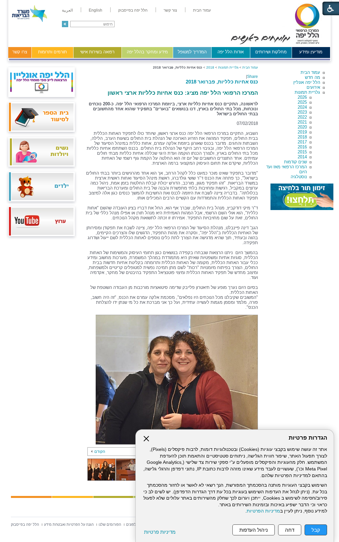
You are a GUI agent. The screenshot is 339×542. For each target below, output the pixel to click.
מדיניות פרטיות (159, 532)
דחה (289, 530)
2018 (302, 137)
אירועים (313, 87)
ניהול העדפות (253, 530)
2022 (302, 117)
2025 (302, 102)
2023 (302, 112)
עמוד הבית (310, 72)
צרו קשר (19, 51)
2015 (302, 151)
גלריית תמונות (307, 92)
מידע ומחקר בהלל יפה (147, 51)
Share (252, 76)
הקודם (99, 451)
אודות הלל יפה (231, 51)
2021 (302, 122)
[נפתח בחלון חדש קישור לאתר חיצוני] (301, 197)
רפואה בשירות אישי (97, 51)
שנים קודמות (295, 161)
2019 (302, 132)
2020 (302, 127)
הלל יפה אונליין (306, 82)
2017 (302, 141)
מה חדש (312, 77)
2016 (302, 146)
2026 (302, 97)
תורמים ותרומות (52, 51)
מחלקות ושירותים (271, 51)
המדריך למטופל (192, 51)
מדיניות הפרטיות (263, 511)
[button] (65, 24)
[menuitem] (202, 10)
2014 (302, 156)
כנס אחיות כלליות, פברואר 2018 (222, 81)
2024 (302, 107)
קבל (316, 530)
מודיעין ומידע (310, 51)
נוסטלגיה (299, 176)
